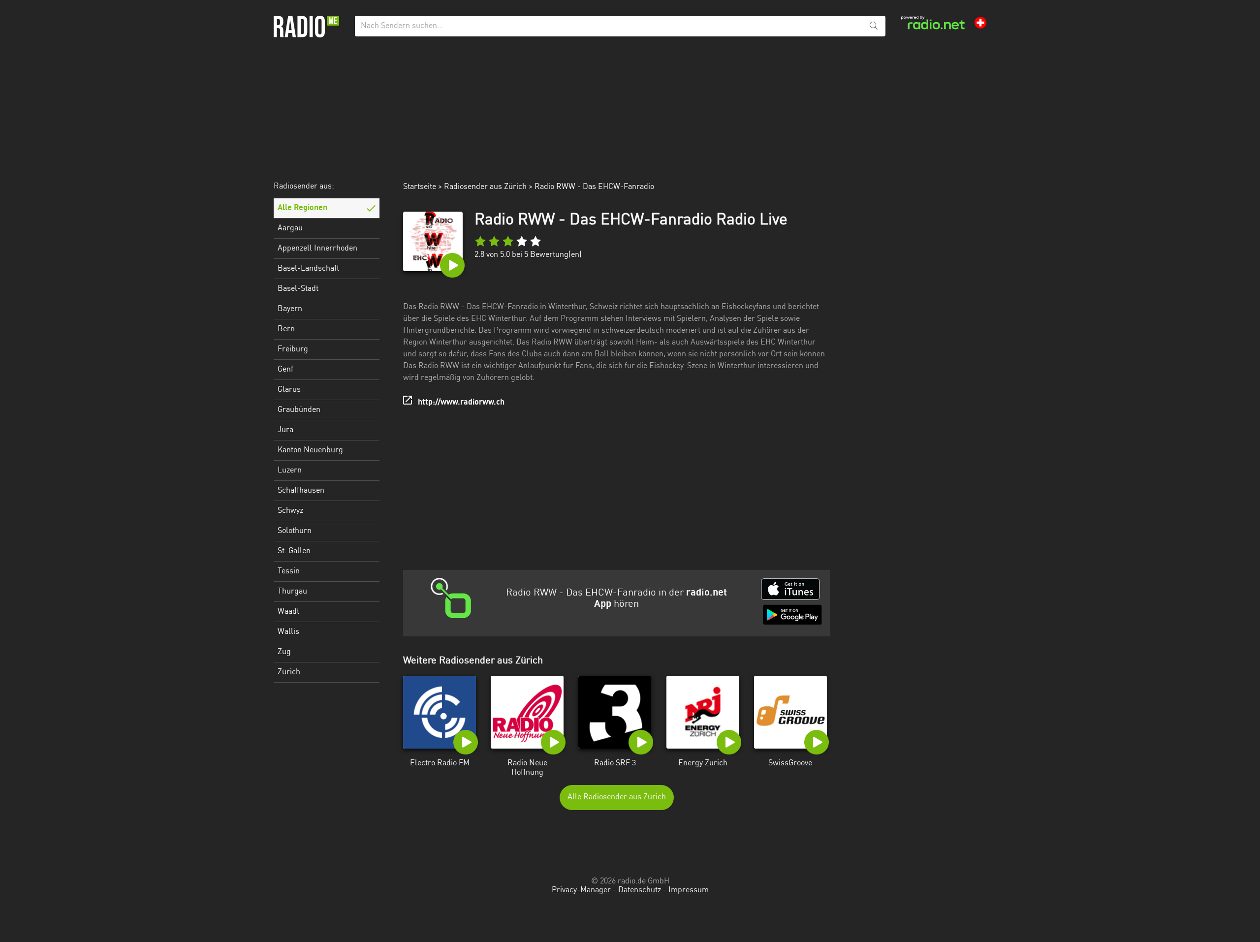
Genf (285, 370)
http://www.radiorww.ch (461, 403)
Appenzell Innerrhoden (317, 248)
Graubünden (299, 410)
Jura (285, 430)
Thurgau (292, 592)
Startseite (419, 187)
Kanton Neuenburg (310, 450)
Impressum (688, 890)
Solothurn (295, 531)
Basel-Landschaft (308, 269)
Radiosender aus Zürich (485, 187)
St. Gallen (294, 551)
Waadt (288, 612)
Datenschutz (639, 890)
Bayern (290, 309)
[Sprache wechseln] (980, 23)
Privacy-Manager (581, 890)
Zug (284, 652)
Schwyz (290, 511)
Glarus (289, 390)
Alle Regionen (302, 208)
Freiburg (293, 349)
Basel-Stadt (298, 289)
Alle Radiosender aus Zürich (616, 797)
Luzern (290, 470)
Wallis (288, 632)
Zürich (289, 672)
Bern (286, 329)
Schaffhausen (301, 491)
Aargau (290, 228)
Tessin (289, 571)
